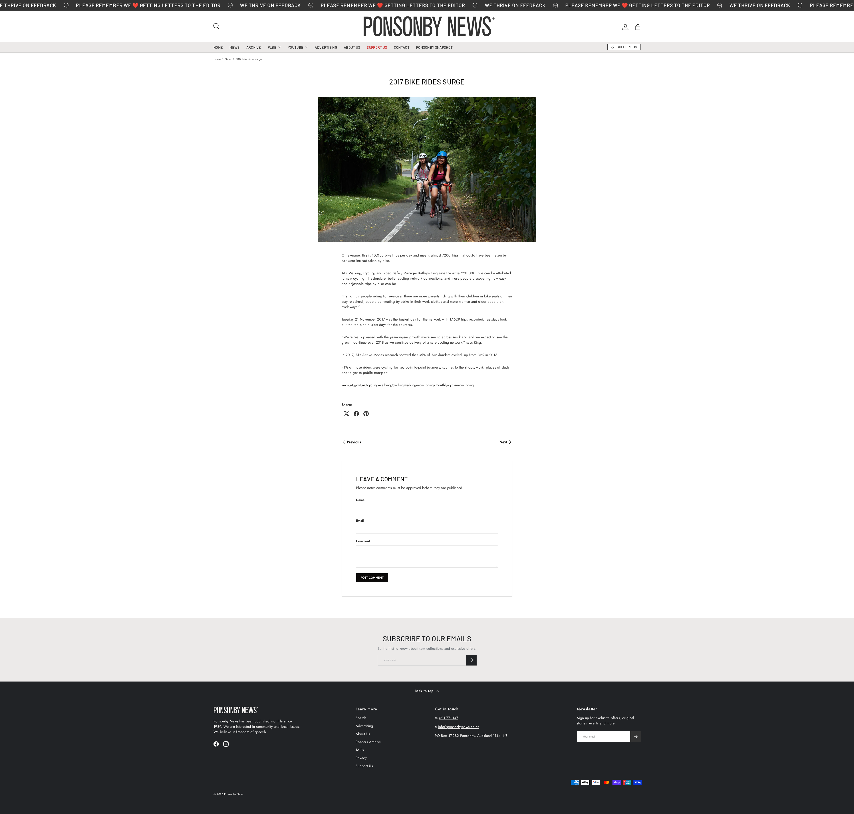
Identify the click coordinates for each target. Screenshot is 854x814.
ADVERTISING (326, 47)
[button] (638, 27)
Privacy (361, 757)
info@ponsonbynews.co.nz (458, 726)
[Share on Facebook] (356, 414)
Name (360, 500)
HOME (218, 47)
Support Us (364, 765)
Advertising (364, 725)
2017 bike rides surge (249, 59)
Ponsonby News (233, 794)
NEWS (235, 47)
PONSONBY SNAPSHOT (434, 47)
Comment (363, 541)
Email (360, 520)
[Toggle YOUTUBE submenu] (306, 47)
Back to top (425, 691)
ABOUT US (352, 47)
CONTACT (401, 47)
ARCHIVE (253, 47)
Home (217, 59)
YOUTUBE (295, 47)
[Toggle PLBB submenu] (279, 47)
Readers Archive (368, 741)
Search (361, 717)
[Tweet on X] (346, 414)
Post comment (372, 577)
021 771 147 (448, 717)
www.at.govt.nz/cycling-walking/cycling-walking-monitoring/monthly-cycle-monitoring (408, 385)
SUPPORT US (377, 47)
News (228, 59)
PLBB (272, 47)
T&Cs (360, 749)
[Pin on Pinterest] (366, 414)
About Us (363, 733)
